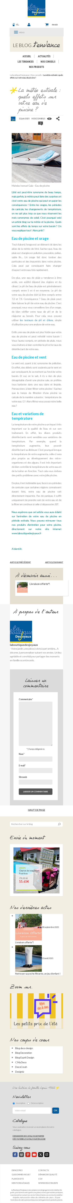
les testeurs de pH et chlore (36, 320)
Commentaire (26, 699)
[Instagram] (46, 1154)
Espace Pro (17, 1170)
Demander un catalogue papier (28, 1136)
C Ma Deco (21, 1062)
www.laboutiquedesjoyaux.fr (26, 533)
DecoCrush (21, 1066)
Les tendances (26, 61)
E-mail (22, 765)
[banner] (36, 8)
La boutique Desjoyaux (19, 75)
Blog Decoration (23, 1052)
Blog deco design (24, 1048)
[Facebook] (15, 1154)
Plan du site (18, 1179)
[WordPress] (21, 1154)
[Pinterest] (27, 1154)
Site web (23, 777)
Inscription (20, 1103)
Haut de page (36, 809)
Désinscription (37, 1103)
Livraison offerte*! (39, 583)
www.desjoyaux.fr (48, 1183)
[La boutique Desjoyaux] (36, 44)
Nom (21, 754)
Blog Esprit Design (24, 1057)
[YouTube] (34, 1154)
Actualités (44, 56)
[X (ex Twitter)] (40, 1154)
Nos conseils (48, 61)
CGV (40, 1179)
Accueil (27, 56)
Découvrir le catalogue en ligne (29, 1139)
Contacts (43, 1170)
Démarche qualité (47, 1174)
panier (55, 25)
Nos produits (36, 67)
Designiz (19, 1071)
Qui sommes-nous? (21, 1174)
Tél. (17, 25)
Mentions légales (20, 1183)
